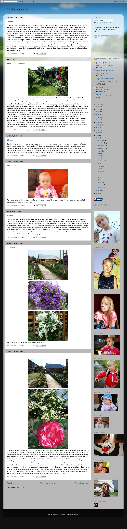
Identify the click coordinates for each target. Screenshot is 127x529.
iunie (99, 156)
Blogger (76, 514)
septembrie (101, 148)
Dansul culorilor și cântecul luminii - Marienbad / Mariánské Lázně (106, 64)
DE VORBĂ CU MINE (102, 88)
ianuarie (100, 187)
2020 (98, 112)
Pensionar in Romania (16, 63)
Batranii (10, 21)
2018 (98, 117)
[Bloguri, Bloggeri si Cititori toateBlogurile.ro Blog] (102, 205)
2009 (98, 191)
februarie (101, 185)
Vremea (10, 215)
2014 (98, 127)
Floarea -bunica (15, 9)
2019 (98, 114)
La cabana (11, 247)
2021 (98, 109)
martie (100, 182)
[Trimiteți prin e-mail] (37, 54)
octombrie (101, 145)
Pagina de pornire (47, 483)
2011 (97, 135)
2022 (98, 107)
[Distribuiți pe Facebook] (43, 54)
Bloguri (10, 140)
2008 (98, 193)
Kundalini (99, 94)
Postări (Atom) (20, 487)
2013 (98, 130)
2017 (98, 120)
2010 (98, 138)
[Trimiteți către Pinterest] (45, 54)
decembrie (101, 140)
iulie (99, 153)
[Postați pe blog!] (39, 54)
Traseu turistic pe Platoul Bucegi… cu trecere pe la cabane (107, 72)
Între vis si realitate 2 (103, 62)
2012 (98, 133)
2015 (98, 125)
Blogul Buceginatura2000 (104, 70)
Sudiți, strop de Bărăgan (103, 89)
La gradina (11, 356)
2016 (98, 122)
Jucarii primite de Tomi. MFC (104, 96)
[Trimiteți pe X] (41, 54)
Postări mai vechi (82, 483)
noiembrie (101, 143)
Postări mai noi (13, 483)
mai (99, 177)
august (100, 151)
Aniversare (11, 166)
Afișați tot (118, 99)
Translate (108, 22)
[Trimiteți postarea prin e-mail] (33, 53)
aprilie (100, 179)
